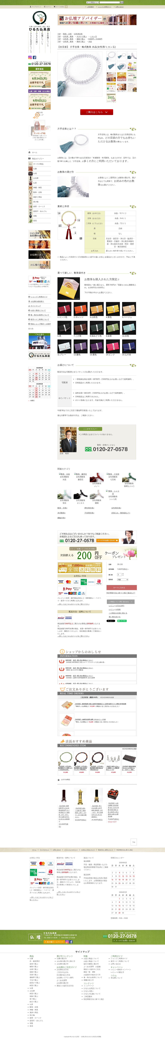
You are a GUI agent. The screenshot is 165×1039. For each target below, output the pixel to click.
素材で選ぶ (81, 42)
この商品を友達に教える (118, 613)
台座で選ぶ (34, 969)
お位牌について (48, 42)
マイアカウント (36, 7)
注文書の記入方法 (63, 975)
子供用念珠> (89, 513)
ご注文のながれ (62, 972)
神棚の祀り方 (89, 980)
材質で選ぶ (34, 985)
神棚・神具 (37, 188)
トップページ (89, 986)
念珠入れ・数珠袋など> (120, 513)
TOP (59, 34)
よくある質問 (62, 980)
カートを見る (61, 7)
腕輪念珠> (61, 518)
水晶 (90, 42)
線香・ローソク (39, 206)
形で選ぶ (33, 999)
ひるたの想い (37, 42)
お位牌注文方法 (62, 970)
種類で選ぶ (34, 967)
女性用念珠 (78, 34)
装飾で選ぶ (34, 972)
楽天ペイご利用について (120, 961)
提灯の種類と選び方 (91, 964)
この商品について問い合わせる (118, 602)
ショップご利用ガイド (104, 7)
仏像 (35, 169)
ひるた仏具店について (31, 42)
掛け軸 (35, 202)
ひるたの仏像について (92, 994)
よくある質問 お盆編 (92, 967)
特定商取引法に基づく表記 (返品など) (121, 593)
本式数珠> (61, 513)
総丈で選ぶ (34, 1002)
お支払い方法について (88, 850)
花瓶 (35, 216)
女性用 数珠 (68, 37)
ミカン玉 (93, 37)
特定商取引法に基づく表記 (125, 850)
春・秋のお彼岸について (93, 977)
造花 (35, 221)
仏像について (42, 42)
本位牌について (116, 978)
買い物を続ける (115, 617)
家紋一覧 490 (89, 972)
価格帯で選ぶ (35, 977)
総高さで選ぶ (35, 983)
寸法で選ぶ (34, 980)
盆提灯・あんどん (40, 211)
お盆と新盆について (91, 959)
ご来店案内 (90, 7)
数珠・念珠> (62, 508)
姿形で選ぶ (34, 964)
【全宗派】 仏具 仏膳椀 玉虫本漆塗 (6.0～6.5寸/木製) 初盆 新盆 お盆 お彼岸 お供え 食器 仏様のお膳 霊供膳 (113, 809)
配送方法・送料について (105, 850)
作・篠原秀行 (35, 961)
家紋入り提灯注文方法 (65, 986)
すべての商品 (38, 164)
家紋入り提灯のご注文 (92, 969)
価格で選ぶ (81, 39)
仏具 (35, 183)
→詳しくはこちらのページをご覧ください (73, 604)
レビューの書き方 (117, 972)
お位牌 (35, 178)
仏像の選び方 (62, 959)
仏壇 (35, 173)
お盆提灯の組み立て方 (92, 975)
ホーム (34, 850)
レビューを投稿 (115, 610)
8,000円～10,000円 (95, 39)
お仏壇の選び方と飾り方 (66, 961)
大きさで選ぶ (82, 37)
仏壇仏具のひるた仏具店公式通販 (91, 1036)
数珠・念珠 (67, 34)
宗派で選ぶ (34, 975)
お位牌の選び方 (62, 964)
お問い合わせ (120, 7)
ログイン (48, 7)
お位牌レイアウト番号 (65, 978)
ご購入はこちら (94, 112)
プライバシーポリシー (71, 850)
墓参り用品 (37, 197)
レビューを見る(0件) (116, 606)
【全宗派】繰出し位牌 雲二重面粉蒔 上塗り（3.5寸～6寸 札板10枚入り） (81, 812)
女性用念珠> (116, 508)
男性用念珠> (89, 508)
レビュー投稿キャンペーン (121, 970)
